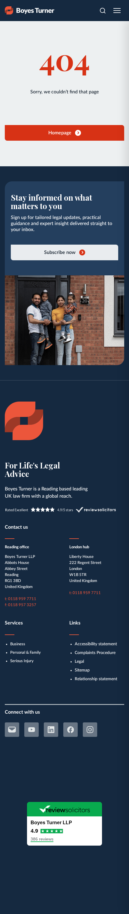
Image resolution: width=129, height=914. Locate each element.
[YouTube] (31, 729)
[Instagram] (90, 729)
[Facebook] (70, 729)
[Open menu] (117, 10)
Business (17, 644)
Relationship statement (96, 679)
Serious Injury (22, 661)
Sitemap (82, 670)
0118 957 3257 (22, 605)
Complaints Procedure (95, 653)
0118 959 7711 (22, 599)
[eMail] (12, 729)
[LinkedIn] (51, 729)
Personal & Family (25, 653)
